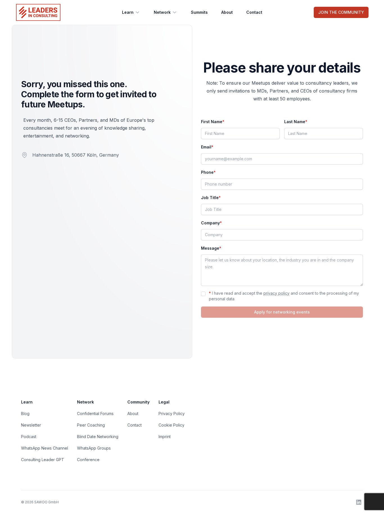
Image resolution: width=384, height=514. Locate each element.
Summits (199, 12)
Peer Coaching (91, 425)
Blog (25, 413)
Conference (88, 459)
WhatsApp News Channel (44, 448)
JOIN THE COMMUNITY (341, 12)
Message (211, 248)
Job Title (211, 197)
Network (162, 12)
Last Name (295, 121)
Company (211, 222)
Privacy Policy (172, 413)
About (227, 12)
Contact (254, 12)
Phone (208, 172)
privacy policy (276, 293)
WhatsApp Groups (94, 448)
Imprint (165, 436)
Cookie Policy (171, 425)
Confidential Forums (95, 413)
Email (207, 147)
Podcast (28, 436)
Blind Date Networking (97, 436)
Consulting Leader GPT (42, 459)
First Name (212, 121)
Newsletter (31, 425)
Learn (128, 12)
